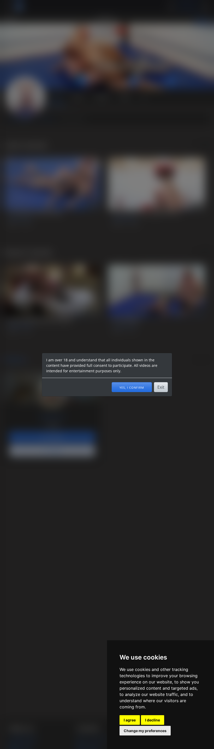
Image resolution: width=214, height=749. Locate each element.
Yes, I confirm (132, 387)
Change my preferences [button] (145, 730)
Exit (160, 387)
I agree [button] (130, 720)
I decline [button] (152, 720)
